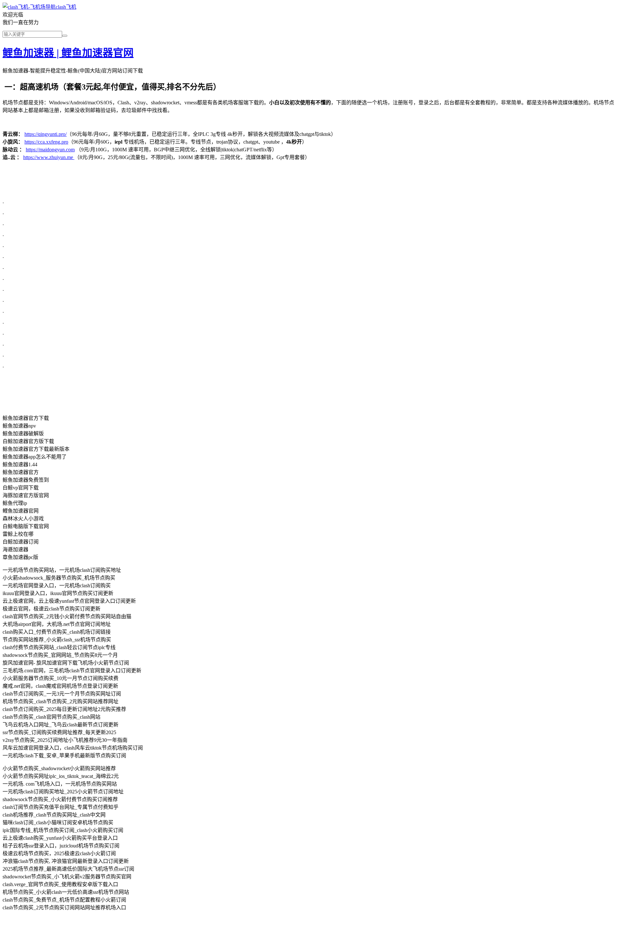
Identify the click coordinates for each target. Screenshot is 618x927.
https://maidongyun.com (50, 149)
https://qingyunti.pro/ (45, 134)
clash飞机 (66, 7)
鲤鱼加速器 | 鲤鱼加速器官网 (68, 53)
